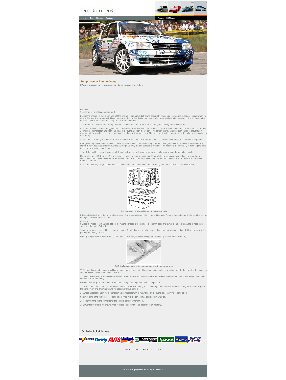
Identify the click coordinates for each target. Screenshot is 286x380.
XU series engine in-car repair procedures (98, 85)
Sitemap (99, 18)
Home (84, 18)
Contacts (109, 18)
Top (91, 18)
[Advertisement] (143, 97)
